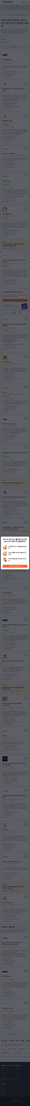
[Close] (27, 538)
